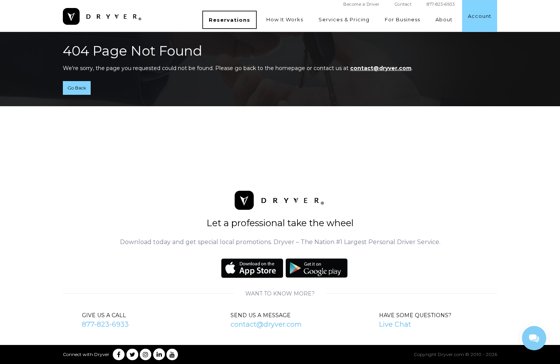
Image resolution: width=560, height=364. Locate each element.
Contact (403, 4)
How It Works (284, 19)
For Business (402, 19)
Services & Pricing (344, 19)
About (444, 19)
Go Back (76, 88)
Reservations (229, 20)
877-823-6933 (105, 324)
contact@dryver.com (380, 68)
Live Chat (395, 324)
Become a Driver (361, 4)
